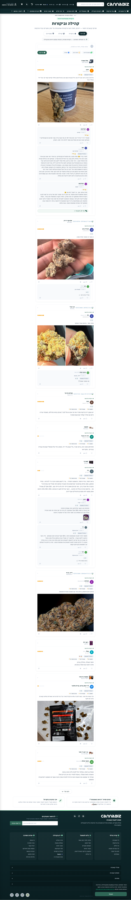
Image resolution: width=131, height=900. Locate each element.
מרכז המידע (59, 840)
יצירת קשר (32, 846)
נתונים (51, 4)
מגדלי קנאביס (115, 867)
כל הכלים (88, 854)
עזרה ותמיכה (31, 843)
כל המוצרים (122, 11)
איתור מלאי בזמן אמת (85, 840)
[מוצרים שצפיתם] (32, 4)
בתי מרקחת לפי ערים (112, 884)
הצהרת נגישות (31, 851)
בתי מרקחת (110, 11)
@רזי (79, 502)
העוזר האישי (87, 848)
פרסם (41, 53)
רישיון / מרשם (18, 11)
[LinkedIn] (74, 816)
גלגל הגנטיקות (59, 848)
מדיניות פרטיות (30, 857)
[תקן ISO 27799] (12, 895)
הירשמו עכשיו (16, 823)
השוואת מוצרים (86, 846)
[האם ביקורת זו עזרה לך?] (91, 419)
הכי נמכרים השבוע (114, 848)
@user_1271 (77, 375)
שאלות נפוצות (59, 843)
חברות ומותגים (34, 11)
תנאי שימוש (31, 854)
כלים (71, 4)
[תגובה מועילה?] (86, 143)
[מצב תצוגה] (27, 4)
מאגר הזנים (48, 11)
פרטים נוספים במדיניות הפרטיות (105, 889)
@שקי (76, 187)
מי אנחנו (32, 840)
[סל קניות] (22, 4)
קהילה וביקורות (58, 851)
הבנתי (111, 894)
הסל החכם (88, 843)
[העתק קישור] (80, 125)
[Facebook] (79, 816)
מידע (57, 4)
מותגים (117, 878)
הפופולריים (83, 11)
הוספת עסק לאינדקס (29, 848)
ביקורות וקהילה (96, 11)
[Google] (83, 816)
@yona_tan (75, 530)
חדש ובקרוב (71, 11)
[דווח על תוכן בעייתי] (38, 125)
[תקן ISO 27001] (17, 895)
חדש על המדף (115, 851)
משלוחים (116, 854)
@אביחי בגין (77, 289)
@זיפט (78, 132)
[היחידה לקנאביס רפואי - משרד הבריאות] (28, 895)
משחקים (37, 4)
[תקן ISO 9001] (22, 895)
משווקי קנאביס (114, 873)
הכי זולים (59, 11)
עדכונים (64, 4)
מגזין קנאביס (59, 857)
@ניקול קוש (75, 151)
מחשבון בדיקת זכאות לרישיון (83, 851)
